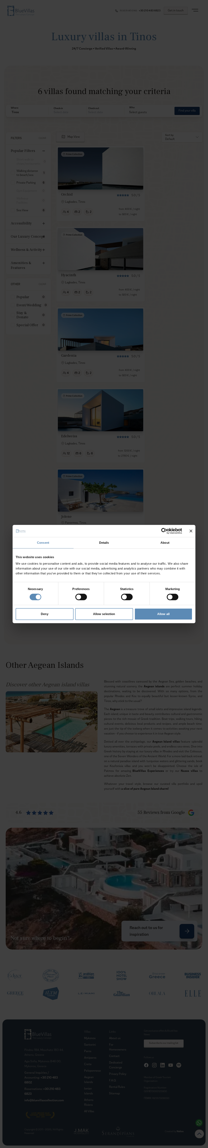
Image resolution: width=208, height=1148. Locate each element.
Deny (44, 614)
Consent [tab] (43, 542)
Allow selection (104, 614)
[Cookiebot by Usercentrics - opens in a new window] (164, 531)
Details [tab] (104, 542)
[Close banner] (191, 531)
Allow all (163, 614)
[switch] (81, 597)
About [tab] (164, 542)
